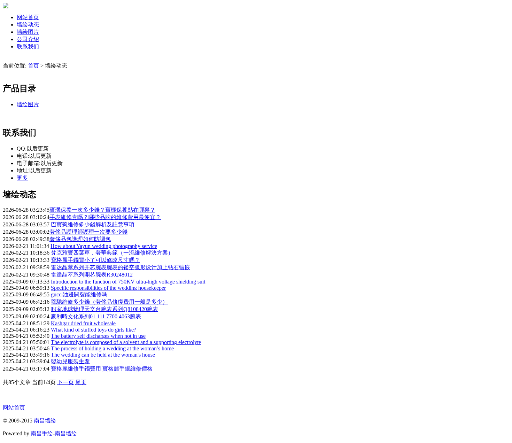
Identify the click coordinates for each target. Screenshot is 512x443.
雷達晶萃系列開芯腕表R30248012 (92, 275)
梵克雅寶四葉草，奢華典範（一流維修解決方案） (112, 253)
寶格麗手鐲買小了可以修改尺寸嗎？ (95, 260)
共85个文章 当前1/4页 (30, 382)
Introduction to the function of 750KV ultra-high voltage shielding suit (128, 282)
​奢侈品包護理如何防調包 (80, 239)
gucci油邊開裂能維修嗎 (79, 294)
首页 (33, 66)
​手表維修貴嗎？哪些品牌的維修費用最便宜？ (105, 217)
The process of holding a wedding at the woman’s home (112, 348)
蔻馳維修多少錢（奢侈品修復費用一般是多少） (109, 302)
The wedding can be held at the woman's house (103, 355)
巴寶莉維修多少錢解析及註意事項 (92, 224)
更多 (22, 178)
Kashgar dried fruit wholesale (83, 323)
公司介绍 (28, 39)
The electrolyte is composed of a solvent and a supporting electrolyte (126, 342)
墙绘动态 (28, 25)
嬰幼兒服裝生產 (70, 361)
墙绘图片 (28, 32)
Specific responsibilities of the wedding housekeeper (108, 288)
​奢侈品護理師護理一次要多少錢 (88, 232)
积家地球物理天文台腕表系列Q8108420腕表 (104, 309)
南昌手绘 (42, 433)
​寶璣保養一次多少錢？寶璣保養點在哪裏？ (102, 210)
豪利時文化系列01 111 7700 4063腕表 (96, 316)
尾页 (80, 382)
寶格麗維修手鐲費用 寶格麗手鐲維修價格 (102, 369)
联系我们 (28, 46)
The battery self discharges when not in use (98, 336)
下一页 (65, 382)
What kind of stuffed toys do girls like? (93, 330)
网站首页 (28, 17)
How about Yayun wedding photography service (104, 246)
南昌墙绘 (45, 420)
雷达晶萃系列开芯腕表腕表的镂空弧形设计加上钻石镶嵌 (120, 267)
